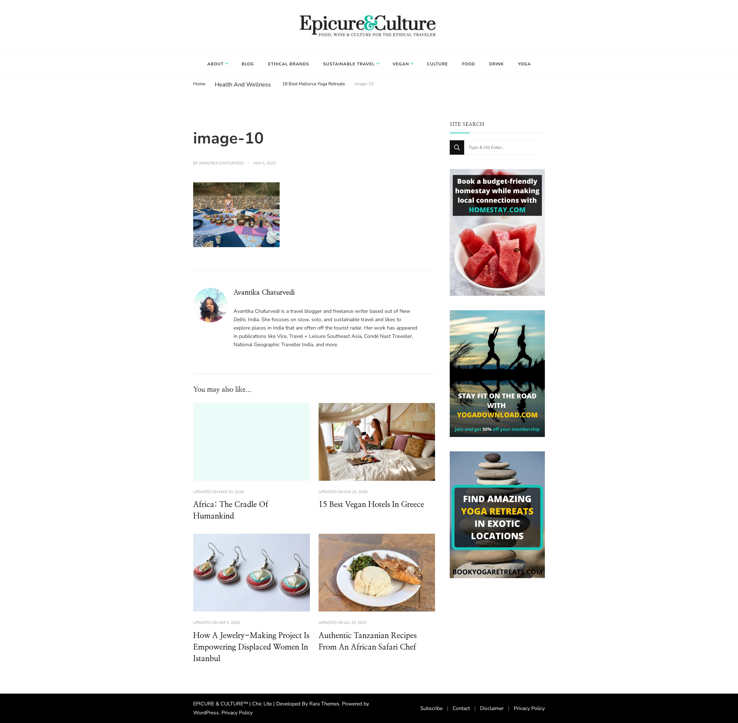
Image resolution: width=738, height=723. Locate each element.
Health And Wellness (243, 84)
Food (468, 64)
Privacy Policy (237, 712)
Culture (437, 64)
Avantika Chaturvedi (221, 163)
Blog (248, 64)
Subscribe (431, 708)
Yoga (524, 64)
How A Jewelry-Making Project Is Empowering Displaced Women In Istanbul (251, 647)
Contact (461, 708)
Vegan (401, 64)
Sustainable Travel (349, 64)
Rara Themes (324, 703)
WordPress (206, 712)
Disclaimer (492, 708)
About (215, 64)
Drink (496, 64)
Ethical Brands (288, 64)
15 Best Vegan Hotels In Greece (371, 504)
